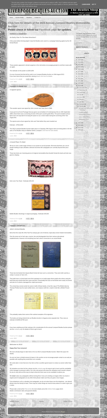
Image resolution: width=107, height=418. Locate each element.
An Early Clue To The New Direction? (23, 37)
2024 (79, 59)
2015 (79, 81)
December (82, 87)
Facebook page (48, 29)
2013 (15, 81)
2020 (79, 69)
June (80, 97)
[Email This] (27, 79)
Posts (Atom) (20, 405)
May (80, 99)
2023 (79, 62)
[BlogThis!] (28, 79)
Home (11, 17)
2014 (79, 83)
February (82, 104)
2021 (79, 67)
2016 (79, 78)
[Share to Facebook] (31, 79)
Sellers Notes (52, 389)
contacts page (18, 329)
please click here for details (44, 76)
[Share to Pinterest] (33, 79)
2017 (79, 76)
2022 (79, 64)
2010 (79, 127)
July (80, 94)
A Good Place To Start (17, 142)
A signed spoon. (15, 90)
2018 (79, 74)
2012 (79, 122)
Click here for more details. (50, 130)
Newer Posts (14, 401)
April (80, 101)
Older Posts (68, 401)
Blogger (63, 411)
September (82, 90)
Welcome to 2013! (16, 344)
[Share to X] (30, 79)
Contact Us (37, 17)
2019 (79, 71)
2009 (79, 130)
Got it (94, 4)
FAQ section (28, 389)
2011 (79, 125)
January (81, 106)
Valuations (29, 17)
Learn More (86, 4)
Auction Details (19, 17)
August (81, 92)
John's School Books (17, 229)
